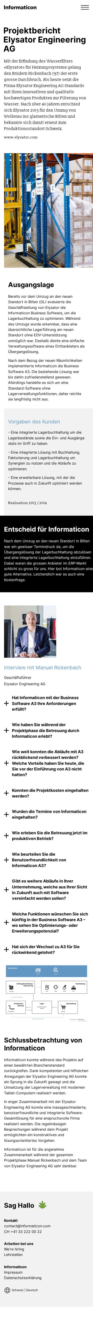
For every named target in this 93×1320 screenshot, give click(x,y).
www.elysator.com (21, 137)
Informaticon (15, 1267)
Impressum (13, 1272)
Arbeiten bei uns (18, 1243)
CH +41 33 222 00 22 (23, 1231)
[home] (20, 7)
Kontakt (11, 1220)
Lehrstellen (13, 1254)
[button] (85, 7)
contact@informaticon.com (27, 1226)
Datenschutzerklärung (23, 1277)
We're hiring (14, 1249)
